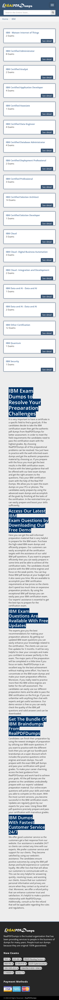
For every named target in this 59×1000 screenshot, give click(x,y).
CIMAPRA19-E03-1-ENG (30, 968)
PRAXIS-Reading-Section (33, 959)
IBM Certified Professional (19, 178)
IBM (14, 19)
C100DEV (8, 972)
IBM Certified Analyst (17, 69)
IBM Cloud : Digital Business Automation (27, 251)
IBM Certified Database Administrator (25, 142)
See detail (47, 40)
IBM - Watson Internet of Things (22, 32)
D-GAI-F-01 (20, 963)
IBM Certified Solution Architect (22, 197)
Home (5, 19)
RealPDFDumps (30, 998)
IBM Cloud (11, 233)
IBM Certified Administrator (20, 50)
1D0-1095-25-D (10, 968)
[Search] (53, 12)
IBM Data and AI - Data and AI (21, 288)
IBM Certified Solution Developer (23, 215)
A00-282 (16, 959)
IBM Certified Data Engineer (20, 124)
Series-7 (19, 972)
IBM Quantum (13, 343)
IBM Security (12, 361)
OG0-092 (7, 963)
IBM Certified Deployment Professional (26, 160)
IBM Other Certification (18, 324)
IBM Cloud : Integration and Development (27, 270)
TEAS (6, 959)
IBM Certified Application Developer (24, 87)
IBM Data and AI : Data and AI (21, 306)
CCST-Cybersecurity (37, 963)
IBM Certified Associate (18, 105)
